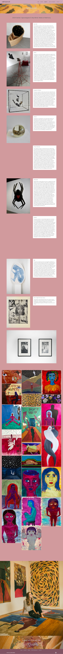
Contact (40, 650)
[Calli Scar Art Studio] (31, 635)
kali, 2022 (11, 376)
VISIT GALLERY (26, 644)
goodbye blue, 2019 (31, 482)
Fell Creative (13, 652)
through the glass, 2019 (31, 538)
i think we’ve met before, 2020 (51, 446)
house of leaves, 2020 (31, 424)
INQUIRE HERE (37, 644)
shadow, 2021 (51, 415)
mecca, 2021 (31, 400)
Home (21, 650)
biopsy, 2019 (51, 482)
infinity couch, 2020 (31, 449)
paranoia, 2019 (11, 494)
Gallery (29, 650)
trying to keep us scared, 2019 (11, 526)
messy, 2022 (11, 394)
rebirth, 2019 (11, 467)
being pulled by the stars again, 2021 (31, 381)
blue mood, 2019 (51, 382)
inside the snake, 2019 (31, 462)
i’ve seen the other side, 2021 (51, 399)
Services (25, 650)
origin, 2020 (11, 442)
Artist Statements (34, 650)
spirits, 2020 (11, 417)
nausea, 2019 (31, 511)
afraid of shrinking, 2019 (51, 511)
